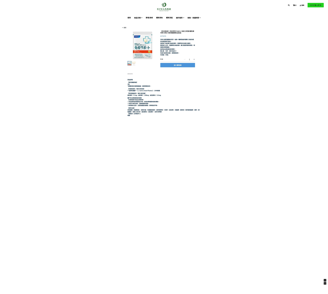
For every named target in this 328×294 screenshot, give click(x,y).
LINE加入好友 (315, 5)
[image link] (164, 6)
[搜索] (289, 5)
